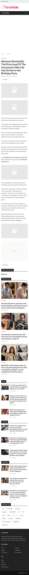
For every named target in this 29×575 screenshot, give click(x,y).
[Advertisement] (14, 32)
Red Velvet (5, 525)
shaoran (15, 76)
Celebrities (8, 53)
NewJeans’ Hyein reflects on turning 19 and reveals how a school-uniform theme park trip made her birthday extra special (18, 399)
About (2, 560)
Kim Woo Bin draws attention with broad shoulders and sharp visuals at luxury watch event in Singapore (14, 305)
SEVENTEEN (16, 521)
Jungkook (4, 512)
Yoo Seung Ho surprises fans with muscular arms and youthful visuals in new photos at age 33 (14, 336)
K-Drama (17, 548)
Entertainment (18, 552)
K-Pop (2, 548)
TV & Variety (4, 552)
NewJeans (17, 508)
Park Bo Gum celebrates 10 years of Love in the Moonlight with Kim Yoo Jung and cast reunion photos (18, 428)
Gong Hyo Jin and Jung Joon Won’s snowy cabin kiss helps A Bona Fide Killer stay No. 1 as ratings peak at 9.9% (18, 440)
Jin (19, 512)
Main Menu (6, 13)
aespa (8, 515)
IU (13, 515)
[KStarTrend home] (9, 7)
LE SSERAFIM (13, 512)
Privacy (3, 562)
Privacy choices (5, 567)
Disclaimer (3, 564)
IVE (23, 512)
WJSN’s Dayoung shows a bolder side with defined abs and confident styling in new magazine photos (18, 412)
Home (2, 53)
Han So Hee (5, 265)
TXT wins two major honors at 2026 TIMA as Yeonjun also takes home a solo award (18, 386)
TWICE (4, 518)
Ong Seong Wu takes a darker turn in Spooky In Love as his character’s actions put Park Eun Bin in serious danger (18, 452)
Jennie (21, 515)
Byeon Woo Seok (6, 521)
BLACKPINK (10, 508)
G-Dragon (10, 518)
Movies (3, 550)
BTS (3, 508)
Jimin (3, 515)
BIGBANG (18, 518)
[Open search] (26, 13)
